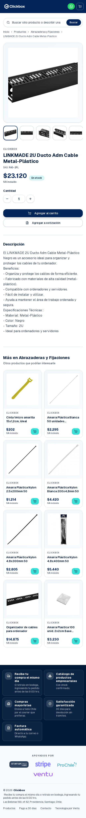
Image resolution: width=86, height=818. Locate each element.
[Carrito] (80, 6)
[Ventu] (43, 774)
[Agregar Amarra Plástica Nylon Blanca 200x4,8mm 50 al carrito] (76, 501)
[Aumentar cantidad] (30, 199)
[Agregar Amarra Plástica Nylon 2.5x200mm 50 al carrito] (35, 501)
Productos (20, 31)
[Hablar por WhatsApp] (71, 6)
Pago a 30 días (27, 808)
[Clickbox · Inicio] (14, 6)
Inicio (6, 31)
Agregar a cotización (46, 223)
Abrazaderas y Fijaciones (45, 31)
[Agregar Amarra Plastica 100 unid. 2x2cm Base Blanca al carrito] (76, 641)
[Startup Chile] (19, 764)
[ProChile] (67, 764)
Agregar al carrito (46, 213)
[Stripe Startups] (43, 764)
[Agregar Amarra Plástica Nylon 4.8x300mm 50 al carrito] (35, 571)
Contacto (45, 808)
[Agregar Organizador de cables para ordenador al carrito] (35, 641)
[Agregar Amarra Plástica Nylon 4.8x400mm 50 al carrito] (76, 571)
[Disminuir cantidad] (7, 199)
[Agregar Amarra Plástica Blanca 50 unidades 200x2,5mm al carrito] (76, 431)
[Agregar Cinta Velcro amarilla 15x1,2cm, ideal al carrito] (35, 431)
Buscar (74, 22)
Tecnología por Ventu (67, 808)
